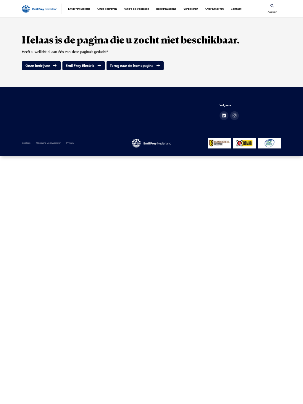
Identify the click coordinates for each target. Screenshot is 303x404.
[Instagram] (234, 115)
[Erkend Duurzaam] (269, 143)
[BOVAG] (244, 143)
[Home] (39, 8)
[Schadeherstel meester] (219, 143)
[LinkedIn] (224, 115)
